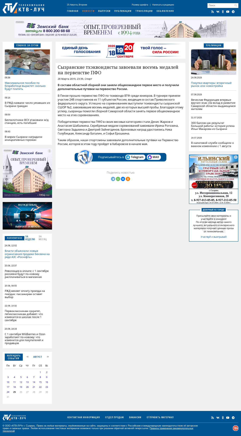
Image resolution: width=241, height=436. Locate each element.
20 (27, 387)
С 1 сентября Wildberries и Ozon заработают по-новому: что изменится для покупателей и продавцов (25, 338)
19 (21, 387)
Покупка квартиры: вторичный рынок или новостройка (211, 84)
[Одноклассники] (128, 179)
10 (8, 382)
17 (8, 387)
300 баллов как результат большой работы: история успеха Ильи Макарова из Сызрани (212, 126)
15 (40, 382)
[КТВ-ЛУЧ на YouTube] (227, 11)
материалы (61, 425)
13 (27, 382)
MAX (156, 157)
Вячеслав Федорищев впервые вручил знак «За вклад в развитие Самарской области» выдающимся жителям (213, 104)
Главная (73, 11)
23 (47, 387)
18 (14, 387)
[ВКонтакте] (123, 179)
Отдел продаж (114, 417)
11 (14, 382)
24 (8, 391)
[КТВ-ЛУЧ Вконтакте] (217, 11)
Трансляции (144, 11)
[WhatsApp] (118, 179)
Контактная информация (83, 417)
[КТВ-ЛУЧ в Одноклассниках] (223, 11)
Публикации (123, 11)
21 (34, 387)
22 (40, 387)
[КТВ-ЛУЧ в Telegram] (233, 11)
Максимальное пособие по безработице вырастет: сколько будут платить (25, 86)
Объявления (165, 11)
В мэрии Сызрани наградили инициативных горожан (23, 138)
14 (34, 382)
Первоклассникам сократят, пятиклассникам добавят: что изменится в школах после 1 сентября (24, 315)
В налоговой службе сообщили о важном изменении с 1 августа (212, 144)
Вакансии (135, 417)
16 (47, 382)
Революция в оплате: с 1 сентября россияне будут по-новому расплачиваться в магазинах (27, 274)
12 (21, 382)
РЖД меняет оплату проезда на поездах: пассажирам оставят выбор (25, 294)
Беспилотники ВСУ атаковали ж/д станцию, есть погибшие (27, 121)
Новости (88, 11)
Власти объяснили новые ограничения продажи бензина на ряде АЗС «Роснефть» (27, 254)
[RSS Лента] (212, 11)
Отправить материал (160, 417)
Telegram (137, 157)
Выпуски (104, 11)
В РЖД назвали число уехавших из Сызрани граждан (27, 104)
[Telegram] (113, 179)
